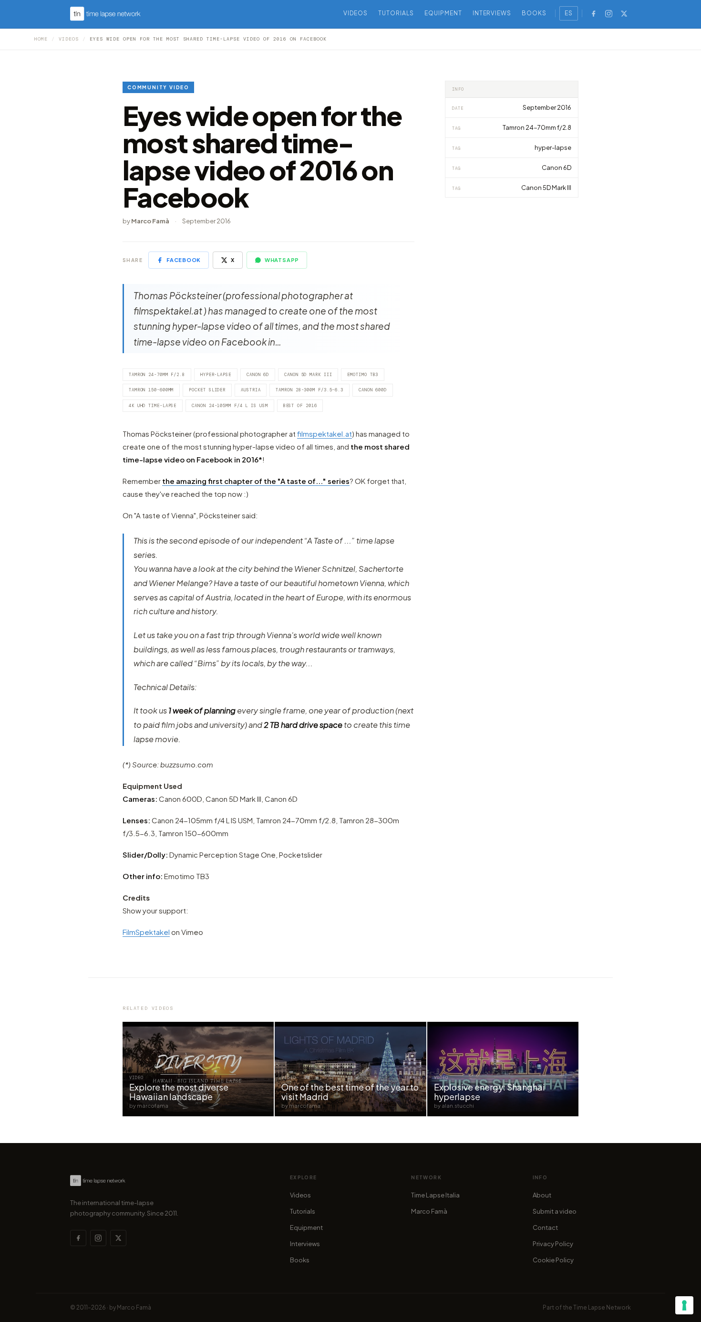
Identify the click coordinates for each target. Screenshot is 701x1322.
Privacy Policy (553, 1244)
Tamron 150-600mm (151, 390)
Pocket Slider (207, 390)
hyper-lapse (215, 375)
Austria (250, 390)
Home (41, 39)
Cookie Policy (553, 1260)
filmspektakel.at (324, 433)
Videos (355, 13)
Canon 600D (373, 390)
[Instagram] (608, 13)
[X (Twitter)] (624, 13)
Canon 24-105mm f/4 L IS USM (230, 406)
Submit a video (555, 1211)
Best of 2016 (300, 406)
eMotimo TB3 (362, 375)
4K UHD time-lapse (152, 406)
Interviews (492, 13)
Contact (545, 1227)
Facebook (183, 260)
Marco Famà (429, 1211)
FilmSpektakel (146, 931)
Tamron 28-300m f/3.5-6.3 (309, 390)
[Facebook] (593, 13)
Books (534, 13)
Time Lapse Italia (435, 1195)
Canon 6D (258, 375)
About (542, 1195)
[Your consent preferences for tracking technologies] (684, 1305)
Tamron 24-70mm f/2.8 (157, 375)
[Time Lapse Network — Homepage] (105, 13)
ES (569, 13)
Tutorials (396, 13)
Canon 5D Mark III (308, 375)
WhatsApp (282, 260)
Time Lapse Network (602, 1307)
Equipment (443, 13)
